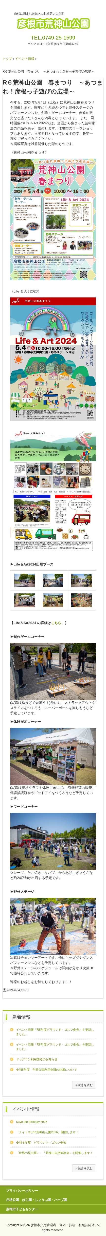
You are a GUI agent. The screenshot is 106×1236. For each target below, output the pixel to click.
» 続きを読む (84, 1085)
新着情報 (21, 1016)
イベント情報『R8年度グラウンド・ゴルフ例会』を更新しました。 (55, 1032)
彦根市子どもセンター (22, 1209)
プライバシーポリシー (22, 1191)
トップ (7, 59)
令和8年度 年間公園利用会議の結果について (46, 1069)
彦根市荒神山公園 (53, 21)
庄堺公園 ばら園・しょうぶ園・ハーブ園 (36, 1200)
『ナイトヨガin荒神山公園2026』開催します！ (47, 1132)
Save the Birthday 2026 (31, 1122)
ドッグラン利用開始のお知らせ (36, 1059)
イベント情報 (24, 59)
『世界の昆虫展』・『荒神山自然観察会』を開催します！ (54, 1153)
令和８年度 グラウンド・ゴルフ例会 (41, 1142)
